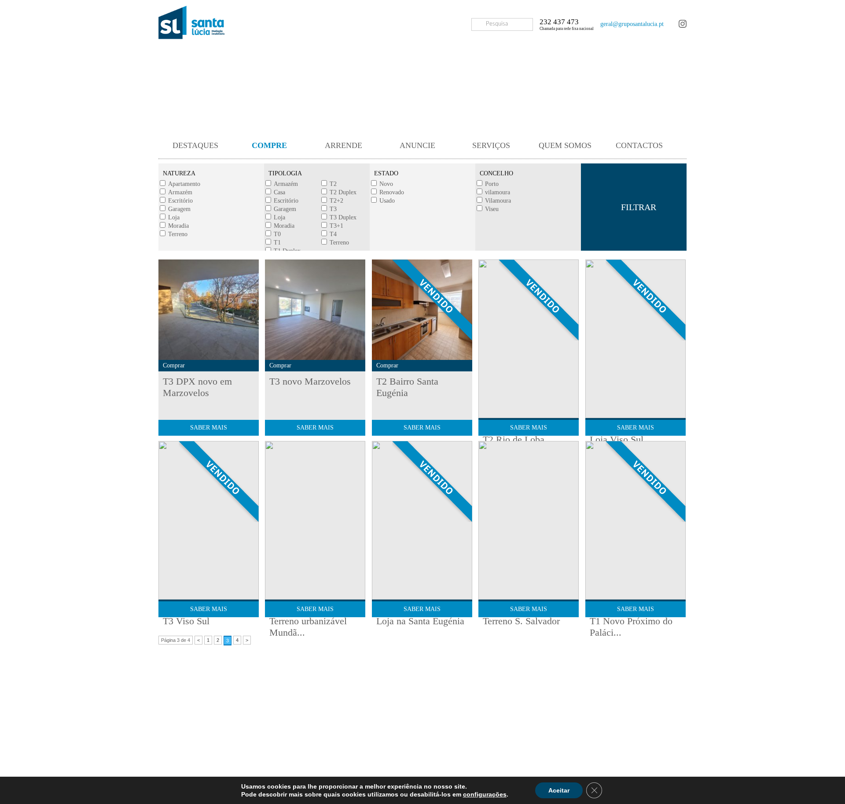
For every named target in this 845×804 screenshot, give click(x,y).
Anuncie (417, 145)
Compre (269, 145)
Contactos (639, 145)
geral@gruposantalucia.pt (632, 24)
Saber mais (208, 427)
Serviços (491, 145)
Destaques (195, 145)
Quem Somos (565, 145)
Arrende (343, 145)
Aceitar (558, 790)
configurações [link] (485, 794)
